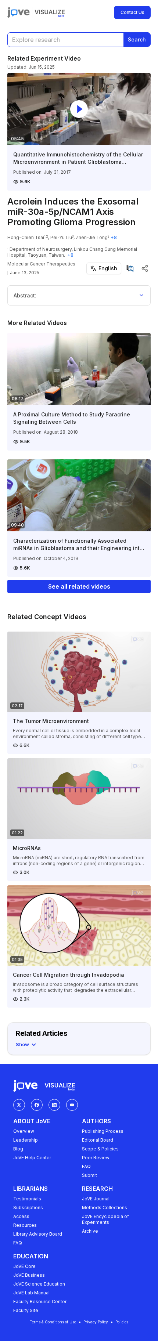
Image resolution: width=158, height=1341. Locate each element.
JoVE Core (24, 1266)
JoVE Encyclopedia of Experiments (105, 1219)
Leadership (25, 1140)
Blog (18, 1149)
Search (137, 39)
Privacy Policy (95, 1322)
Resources (25, 1225)
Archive (90, 1231)
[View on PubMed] (130, 268)
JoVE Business (29, 1275)
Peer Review (95, 1157)
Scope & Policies (100, 1149)
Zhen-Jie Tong (92, 237)
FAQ (86, 1166)
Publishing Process (102, 1131)
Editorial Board (97, 1140)
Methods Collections (104, 1207)
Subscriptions (28, 1207)
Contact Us (132, 12)
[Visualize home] (50, 12)
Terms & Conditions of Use (53, 1322)
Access (21, 1216)
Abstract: (25, 295)
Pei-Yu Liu (61, 237)
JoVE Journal (95, 1198)
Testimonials (27, 1198)
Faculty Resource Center (40, 1301)
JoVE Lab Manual (31, 1292)
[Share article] (145, 268)
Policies (121, 1322)
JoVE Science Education (39, 1284)
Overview (23, 1131)
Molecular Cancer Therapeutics (41, 264)
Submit (89, 1175)
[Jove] (18, 12)
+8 (114, 237)
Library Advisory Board (37, 1234)
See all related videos (79, 586)
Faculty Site (25, 1310)
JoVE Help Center (32, 1157)
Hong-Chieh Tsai (25, 237)
